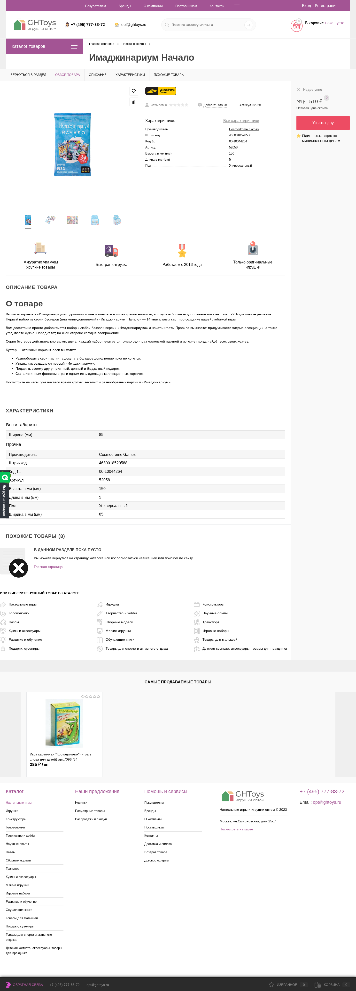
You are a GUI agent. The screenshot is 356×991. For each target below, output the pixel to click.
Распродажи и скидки (91, 819)
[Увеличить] (73, 144)
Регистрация (326, 6)
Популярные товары (90, 811)
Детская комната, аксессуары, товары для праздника (244, 648)
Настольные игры (23, 604)
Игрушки (112, 604)
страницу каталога (88, 558)
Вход (306, 6)
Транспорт (210, 622)
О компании (153, 6)
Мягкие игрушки (118, 631)
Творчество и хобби (121, 613)
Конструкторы (213, 604)
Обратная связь (27, 985)
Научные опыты (215, 613)
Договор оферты (156, 860)
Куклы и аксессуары (24, 631)
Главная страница (48, 567)
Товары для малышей (219, 639)
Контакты (217, 6)
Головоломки (19, 613)
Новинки (81, 802)
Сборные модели (119, 622)
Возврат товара (155, 852)
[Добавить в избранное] (133, 91)
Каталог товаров (28, 46)
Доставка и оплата (158, 844)
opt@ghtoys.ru (133, 25)
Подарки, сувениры (24, 648)
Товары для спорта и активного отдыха (137, 648)
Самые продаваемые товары (178, 682)
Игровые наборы (215, 631)
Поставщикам (186, 6)
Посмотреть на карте (236, 829)
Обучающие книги (120, 639)
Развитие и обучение (25, 639)
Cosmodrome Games (244, 129)
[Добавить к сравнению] (133, 102)
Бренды (125, 6)
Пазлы (14, 622)
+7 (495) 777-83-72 (65, 985)
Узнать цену (323, 123)
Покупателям (95, 6)
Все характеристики (241, 121)
